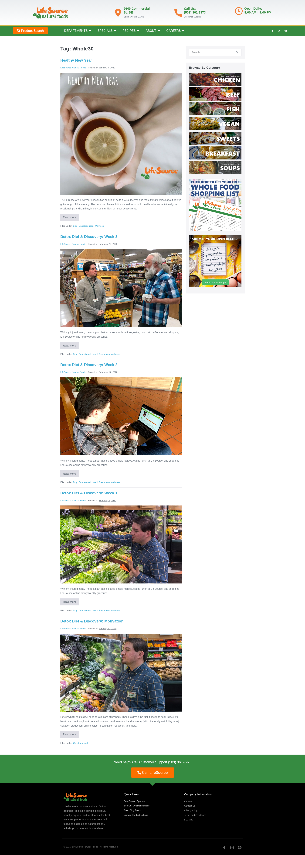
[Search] (237, 52)
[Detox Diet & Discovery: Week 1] (121, 544)
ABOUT (151, 31)
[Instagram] (279, 30)
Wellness (99, 226)
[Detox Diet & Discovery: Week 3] (121, 288)
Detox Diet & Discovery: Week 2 (88, 365)
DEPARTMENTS (76, 31)
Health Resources (101, 354)
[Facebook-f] (272, 30)
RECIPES (129, 31)
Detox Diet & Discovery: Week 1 (88, 493)
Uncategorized (86, 226)
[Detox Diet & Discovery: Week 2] (121, 416)
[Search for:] (215, 52)
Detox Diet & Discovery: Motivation (92, 621)
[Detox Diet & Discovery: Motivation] (121, 673)
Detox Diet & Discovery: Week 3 (88, 236)
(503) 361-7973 (179, 762)
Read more (71, 216)
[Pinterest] (285, 30)
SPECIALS (105, 31)
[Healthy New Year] (121, 134)
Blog (75, 226)
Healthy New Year (76, 60)
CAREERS (173, 31)
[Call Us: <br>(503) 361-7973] (178, 13)
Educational (85, 354)
